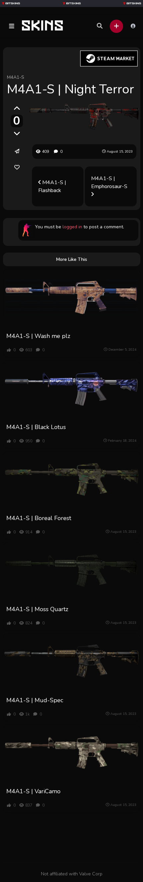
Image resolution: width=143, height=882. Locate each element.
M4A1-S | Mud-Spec (34, 700)
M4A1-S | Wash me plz (38, 336)
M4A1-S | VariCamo (33, 791)
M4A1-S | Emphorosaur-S (109, 182)
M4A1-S (15, 77)
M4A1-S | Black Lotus (36, 427)
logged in (72, 227)
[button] (11, 26)
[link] (17, 167)
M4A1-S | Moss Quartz (37, 609)
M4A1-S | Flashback (52, 186)
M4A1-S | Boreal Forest (38, 518)
